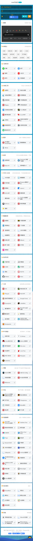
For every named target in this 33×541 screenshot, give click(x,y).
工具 (18, 54)
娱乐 (21, 51)
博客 (4, 57)
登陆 (25, 16)
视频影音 (5, 54)
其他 (28, 57)
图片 (16, 51)
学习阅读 (24, 54)
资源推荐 (15, 57)
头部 (4, 51)
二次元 (26, 51)
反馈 (23, 533)
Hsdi (13, 532)
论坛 (9, 57)
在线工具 (10, 51)
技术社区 (12, 54)
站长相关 (22, 57)
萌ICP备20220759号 (9, 530)
